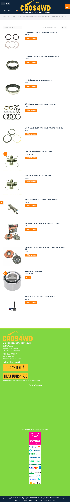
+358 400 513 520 (7, 350)
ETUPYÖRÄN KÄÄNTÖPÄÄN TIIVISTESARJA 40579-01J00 (41, 32)
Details (28, 277)
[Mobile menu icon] (67, 6)
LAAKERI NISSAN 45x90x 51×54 (33, 271)
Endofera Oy (55, 497)
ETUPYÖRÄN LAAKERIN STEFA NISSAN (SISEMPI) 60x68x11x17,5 (43, 56)
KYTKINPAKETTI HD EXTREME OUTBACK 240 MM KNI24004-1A (42, 223)
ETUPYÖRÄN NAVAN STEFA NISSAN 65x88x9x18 (38, 80)
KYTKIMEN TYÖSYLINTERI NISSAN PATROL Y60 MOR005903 (41, 199)
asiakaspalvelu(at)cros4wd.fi (10, 348)
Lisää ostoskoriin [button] (31, 38)
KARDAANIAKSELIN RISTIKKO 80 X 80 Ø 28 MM (38, 176)
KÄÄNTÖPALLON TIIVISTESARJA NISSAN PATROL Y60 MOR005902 (44, 128)
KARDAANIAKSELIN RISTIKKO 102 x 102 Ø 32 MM (38, 152)
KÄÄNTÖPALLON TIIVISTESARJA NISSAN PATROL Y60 (40, 104)
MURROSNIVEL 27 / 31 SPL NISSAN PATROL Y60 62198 (40, 296)
